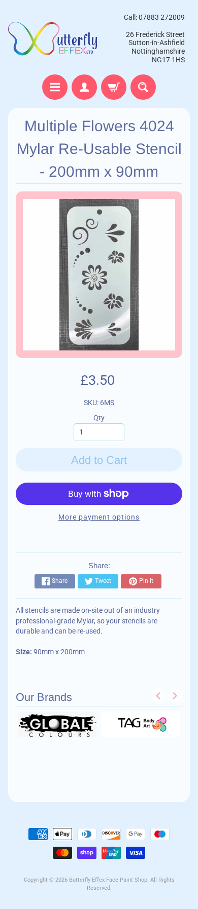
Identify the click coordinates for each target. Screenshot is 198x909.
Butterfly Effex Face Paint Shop (108, 880)
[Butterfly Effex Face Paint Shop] (53, 38)
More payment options (99, 517)
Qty (99, 418)
